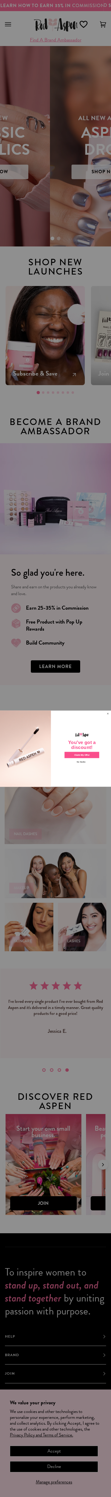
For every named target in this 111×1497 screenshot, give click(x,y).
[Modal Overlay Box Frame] (55, 748)
